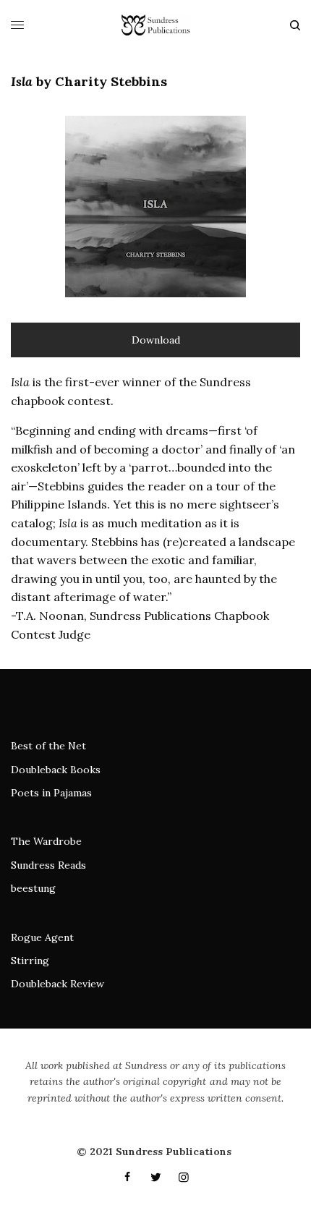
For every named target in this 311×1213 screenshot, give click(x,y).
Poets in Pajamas (51, 792)
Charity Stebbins (111, 81)
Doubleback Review (57, 983)
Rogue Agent (42, 937)
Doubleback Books (56, 769)
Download (156, 339)
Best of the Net (48, 745)
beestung (33, 888)
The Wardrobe (46, 841)
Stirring (30, 960)
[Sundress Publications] (155, 25)
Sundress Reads (48, 865)
